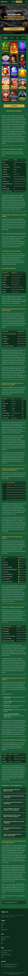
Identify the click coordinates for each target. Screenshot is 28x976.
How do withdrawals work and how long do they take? (13, 796)
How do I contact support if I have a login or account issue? (12, 835)
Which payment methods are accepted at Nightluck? (13, 822)
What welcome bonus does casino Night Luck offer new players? (12, 815)
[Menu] (26, 1)
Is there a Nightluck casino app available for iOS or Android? (11, 809)
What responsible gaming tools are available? (12, 828)
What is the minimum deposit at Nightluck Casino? (11, 790)
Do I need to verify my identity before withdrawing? (13, 803)
